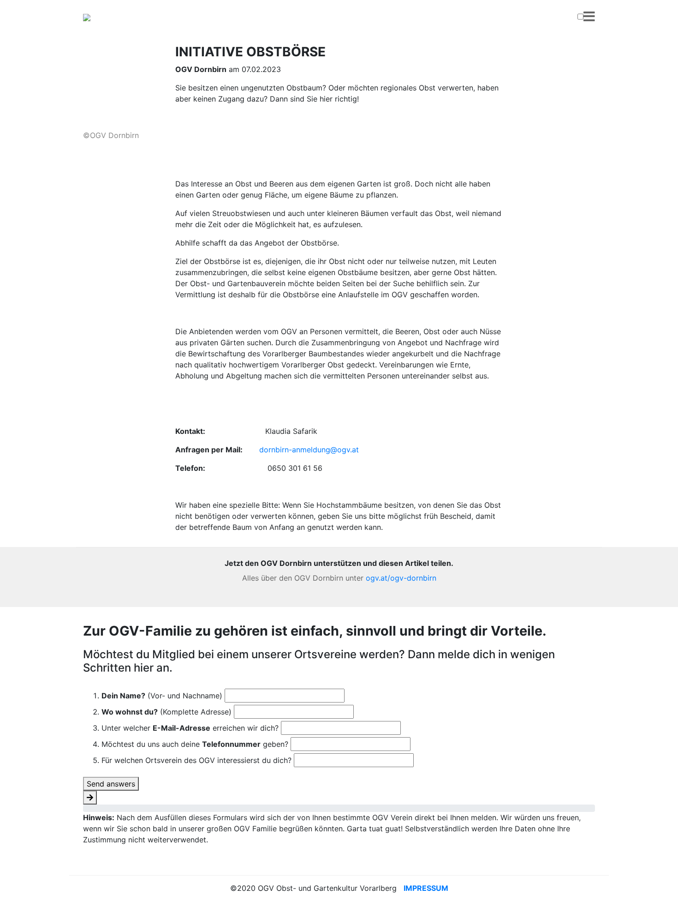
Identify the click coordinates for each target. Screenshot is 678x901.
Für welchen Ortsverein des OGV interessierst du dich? (196, 760)
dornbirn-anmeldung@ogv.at (309, 449)
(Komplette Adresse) (166, 711)
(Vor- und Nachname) (161, 695)
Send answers (111, 783)
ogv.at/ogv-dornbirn (401, 578)
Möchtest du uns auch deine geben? (194, 744)
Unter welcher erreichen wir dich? (190, 728)
